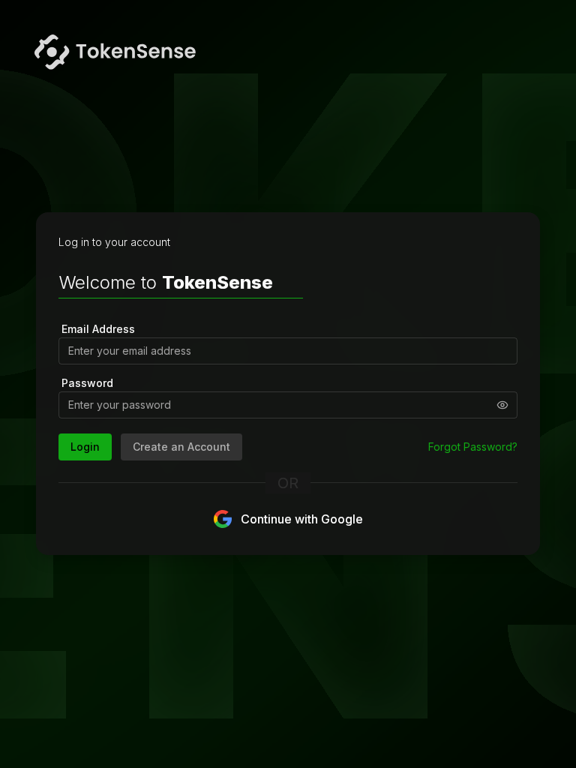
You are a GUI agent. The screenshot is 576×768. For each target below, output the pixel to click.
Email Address (98, 328)
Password (87, 382)
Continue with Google (302, 519)
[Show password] (502, 405)
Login (85, 446)
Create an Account (181, 446)
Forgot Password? (473, 446)
